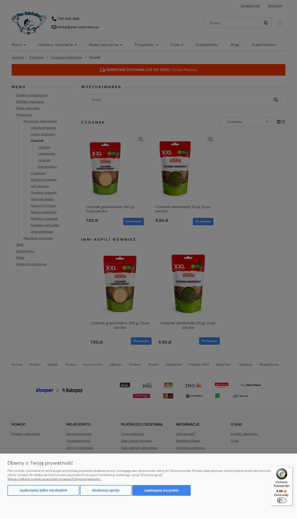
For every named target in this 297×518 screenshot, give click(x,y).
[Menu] (289, 468)
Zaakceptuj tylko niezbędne (43, 490)
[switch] (281, 500)
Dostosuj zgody (105, 490)
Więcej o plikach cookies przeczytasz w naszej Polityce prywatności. (54, 479)
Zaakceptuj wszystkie (161, 490)
